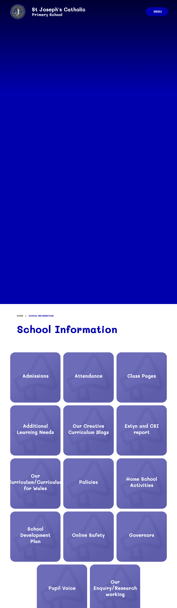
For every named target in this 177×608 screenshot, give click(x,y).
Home (20, 315)
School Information (41, 315)
